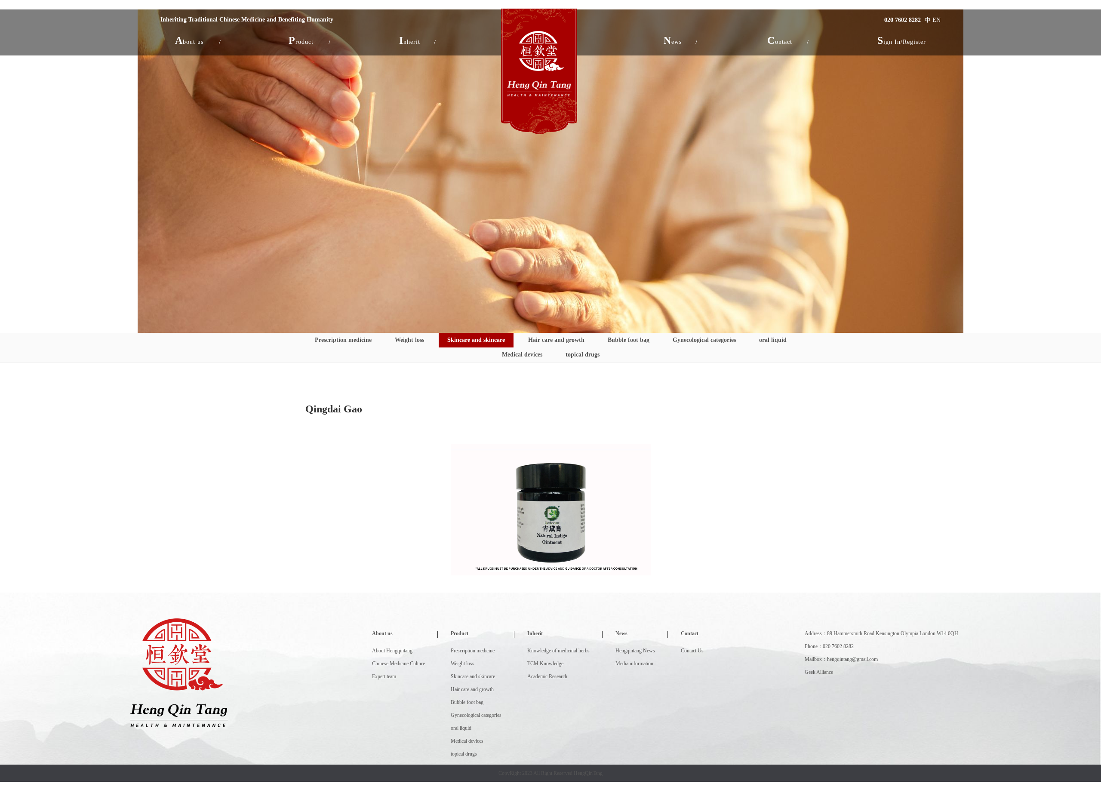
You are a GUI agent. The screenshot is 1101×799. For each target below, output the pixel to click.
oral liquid (773, 340)
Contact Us (692, 651)
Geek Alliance (819, 672)
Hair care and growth (556, 340)
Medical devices (522, 354)
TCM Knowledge (545, 664)
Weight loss (409, 340)
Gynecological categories (704, 340)
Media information (634, 664)
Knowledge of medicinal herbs (558, 651)
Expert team (384, 676)
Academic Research (547, 676)
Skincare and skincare (476, 340)
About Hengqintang (392, 651)
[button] (189, 40)
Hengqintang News (635, 651)
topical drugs (583, 354)
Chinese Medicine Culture (398, 664)
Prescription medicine (343, 340)
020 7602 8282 (902, 20)
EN (936, 20)
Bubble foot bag (628, 340)
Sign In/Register (901, 40)
